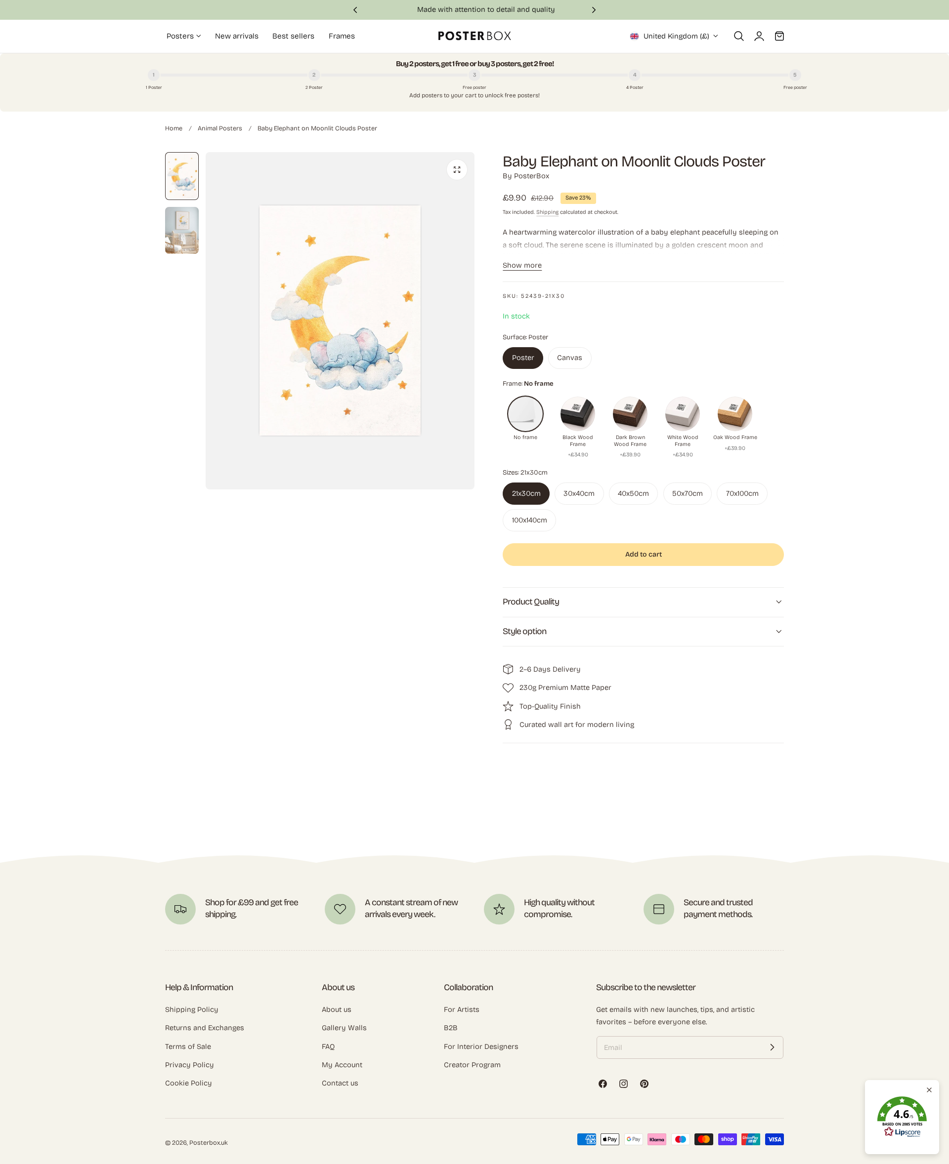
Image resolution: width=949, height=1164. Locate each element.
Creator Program (472, 1064)
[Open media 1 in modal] (457, 169)
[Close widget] (929, 1090)
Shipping (547, 212)
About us (336, 1009)
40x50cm (633, 493)
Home (173, 128)
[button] (739, 36)
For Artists (461, 1009)
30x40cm (579, 493)
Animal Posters (220, 128)
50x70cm (687, 493)
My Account (342, 1064)
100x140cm (529, 520)
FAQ (328, 1046)
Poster (523, 357)
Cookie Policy (188, 1083)
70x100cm (742, 493)
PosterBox (531, 175)
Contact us (340, 1083)
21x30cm (526, 493)
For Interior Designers (481, 1046)
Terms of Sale (188, 1046)
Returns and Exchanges (204, 1027)
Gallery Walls (344, 1027)
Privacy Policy (189, 1064)
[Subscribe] (772, 1047)
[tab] (182, 176)
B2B (451, 1027)
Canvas (569, 357)
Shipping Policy (191, 1009)
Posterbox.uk (208, 1142)
